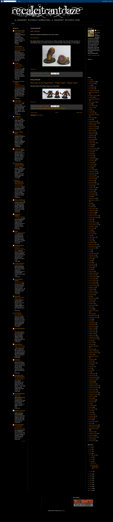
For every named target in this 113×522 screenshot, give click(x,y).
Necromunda (44, 75)
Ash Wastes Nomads (94, 114)
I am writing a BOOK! (19, 331)
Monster (91, 301)
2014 (90, 484)
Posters (91, 340)
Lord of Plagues (93, 283)
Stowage (91, 398)
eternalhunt (17, 116)
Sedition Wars (92, 384)
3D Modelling (92, 81)
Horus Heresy (92, 248)
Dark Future (92, 175)
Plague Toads (92, 335)
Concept (91, 162)
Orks (90, 319)
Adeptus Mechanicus (94, 92)
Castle (90, 146)
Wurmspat (91, 439)
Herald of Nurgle (93, 244)
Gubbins (91, 232)
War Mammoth (92, 421)
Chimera (91, 155)
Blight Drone (92, 133)
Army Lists (91, 107)
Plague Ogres (57, 108)
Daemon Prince (93, 171)
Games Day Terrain (93, 215)
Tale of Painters (18, 46)
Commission (92, 159)
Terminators (92, 405)
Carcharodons (92, 142)
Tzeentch (91, 414)
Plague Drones (92, 326)
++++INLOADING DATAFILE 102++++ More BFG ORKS (19, 427)
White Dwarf (92, 435)
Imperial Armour (93, 253)
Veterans (91, 418)
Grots (90, 230)
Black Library (92, 132)
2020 (90, 453)
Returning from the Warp (20, 232)
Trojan (90, 410)
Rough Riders (92, 363)
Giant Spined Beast (93, 217)
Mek (90, 296)
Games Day (92, 214)
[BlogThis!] (53, 73)
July (92, 457)
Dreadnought (92, 193)
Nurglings (91, 313)
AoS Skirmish (92, 105)
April (92, 471)
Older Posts (79, 112)
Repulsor (91, 354)
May (92, 461)
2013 (90, 486)
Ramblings (91, 349)
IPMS (90, 262)
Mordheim (91, 303)
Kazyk (90, 269)
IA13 (90, 249)
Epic (90, 203)
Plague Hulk (92, 328)
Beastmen (91, 124)
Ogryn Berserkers (93, 317)
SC (90, 372)
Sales (90, 370)
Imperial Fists (92, 255)
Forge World (39, 108)
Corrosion (91, 166)
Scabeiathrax (92, 373)
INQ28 (16, 231)
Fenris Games (38, 75)
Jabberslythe (92, 266)
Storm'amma (92, 396)
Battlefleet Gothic (93, 123)
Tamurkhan (92, 401)
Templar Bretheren (19, 265)
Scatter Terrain (92, 379)
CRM (90, 168)
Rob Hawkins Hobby (20, 30)
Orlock (90, 321)
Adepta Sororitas (93, 90)
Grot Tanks (91, 228)
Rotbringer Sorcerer (94, 356)
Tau (90, 403)
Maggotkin (45, 108)
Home (13, 23)
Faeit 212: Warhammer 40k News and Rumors (19, 182)
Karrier (90, 267)
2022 (90, 449)
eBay (90, 196)
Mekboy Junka (92, 298)
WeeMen (17, 63)
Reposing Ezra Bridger (20, 32)
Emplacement (92, 198)
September (93, 455)
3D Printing (92, 83)
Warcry (91, 423)
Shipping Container (94, 385)
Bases (90, 119)
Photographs (92, 322)
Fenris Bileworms (34, 37)
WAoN (90, 419)
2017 (90, 478)
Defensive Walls (93, 184)
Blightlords (91, 137)
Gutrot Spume (92, 237)
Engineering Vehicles (94, 200)
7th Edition (91, 87)
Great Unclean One (93, 224)
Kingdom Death (93, 273)
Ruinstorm (91, 366)
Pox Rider (91, 342)
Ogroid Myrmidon (93, 315)
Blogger (63, 510)
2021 (90, 451)
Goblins (91, 221)
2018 (90, 476)
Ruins (90, 364)
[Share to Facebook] (57, 73)
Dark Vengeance (93, 177)
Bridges (91, 141)
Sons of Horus (92, 389)
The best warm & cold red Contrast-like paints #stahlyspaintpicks (20, 49)
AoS (35, 108)
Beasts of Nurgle (93, 126)
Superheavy (92, 400)
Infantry (91, 258)
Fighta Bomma (92, 210)
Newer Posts (34, 112)
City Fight (91, 157)
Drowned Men (92, 194)
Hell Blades (92, 242)
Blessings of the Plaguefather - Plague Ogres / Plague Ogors (54, 83)
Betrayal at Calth (93, 128)
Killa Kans (91, 271)
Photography (92, 324)
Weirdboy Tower (93, 433)
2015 (90, 482)
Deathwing (91, 180)
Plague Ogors (50, 108)
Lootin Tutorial (92, 278)
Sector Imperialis (18, 361)
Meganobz (91, 294)
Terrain (91, 407)
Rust (90, 368)
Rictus (98, 30)
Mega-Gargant (92, 292)
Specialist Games (93, 392)
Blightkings (91, 135)
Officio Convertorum (20, 200)
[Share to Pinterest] (58, 73)
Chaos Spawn (92, 150)
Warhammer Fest (93, 427)
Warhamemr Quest (93, 425)
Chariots (91, 151)
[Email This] (52, 73)
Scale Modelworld (93, 377)
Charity (91, 153)
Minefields (91, 300)
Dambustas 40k (93, 173)
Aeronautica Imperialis (94, 99)
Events (90, 205)
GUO (90, 235)
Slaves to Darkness (93, 387)
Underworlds (92, 416)
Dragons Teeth (92, 187)
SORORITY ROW (19, 201)
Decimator (91, 182)
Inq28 (90, 260)
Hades (90, 239)
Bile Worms (35, 31)
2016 (90, 480)
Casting (91, 144)
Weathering (92, 431)
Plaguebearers (92, 337)
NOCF (90, 307)
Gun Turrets (92, 233)
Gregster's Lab (92, 226)
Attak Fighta (92, 117)
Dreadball (91, 191)
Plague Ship (92, 333)
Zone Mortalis (92, 440)
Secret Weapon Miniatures (93, 381)
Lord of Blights (92, 282)
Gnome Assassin (18, 134)
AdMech (91, 97)
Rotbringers (62, 108)
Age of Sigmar (92, 102)
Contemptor (92, 164)
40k (90, 85)
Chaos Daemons (93, 148)
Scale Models (92, 375)
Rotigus (91, 361)
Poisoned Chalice (93, 338)
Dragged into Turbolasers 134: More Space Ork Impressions (20, 85)
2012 (90, 488)
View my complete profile (94, 55)
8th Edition (91, 88)
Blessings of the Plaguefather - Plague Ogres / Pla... (94, 467)
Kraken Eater (92, 275)
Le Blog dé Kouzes (19, 149)
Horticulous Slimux (93, 246)
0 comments (46, 73)
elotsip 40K (17, 296)
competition (92, 160)
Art (89, 109)
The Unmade (92, 409)
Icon (90, 251)
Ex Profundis (18, 313)
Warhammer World (93, 428)
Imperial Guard (92, 257)
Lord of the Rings (93, 285)
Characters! (17, 150)
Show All (23, 441)
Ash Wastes (92, 113)
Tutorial (91, 412)
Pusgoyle (91, 344)
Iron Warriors (92, 264)
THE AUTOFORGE (19, 425)
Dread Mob (92, 189)
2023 (90, 447)
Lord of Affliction (93, 280)
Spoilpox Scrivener (93, 394)
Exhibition (91, 206)
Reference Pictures (93, 352)
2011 (90, 490)
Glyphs (91, 219)
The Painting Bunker (20, 393)
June (92, 459)
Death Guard (92, 178)
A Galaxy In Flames (19, 263)
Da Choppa (92, 169)
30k (90, 79)
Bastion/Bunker (92, 121)
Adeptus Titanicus (93, 95)
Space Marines (92, 391)
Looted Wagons (93, 276)
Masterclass (92, 291)
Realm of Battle (92, 351)
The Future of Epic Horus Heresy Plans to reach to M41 (19, 186)
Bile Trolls (91, 130)
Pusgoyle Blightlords (94, 346)
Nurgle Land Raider (94, 310)
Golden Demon (92, 223)
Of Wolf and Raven (19, 245)
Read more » (33, 69)
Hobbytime (17, 359)
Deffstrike (91, 185)
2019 (90, 474)
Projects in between (19, 411)
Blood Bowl (92, 139)
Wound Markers (93, 437)
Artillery (91, 111)
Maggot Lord (92, 287)
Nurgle (48, 75)
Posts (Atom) (40, 115)
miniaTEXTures (18, 344)
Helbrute (91, 240)
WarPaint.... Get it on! (20, 410)
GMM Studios (18, 101)
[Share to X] (55, 73)
